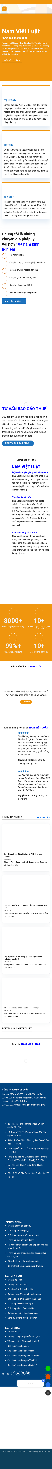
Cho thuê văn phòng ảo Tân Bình (22, 1360)
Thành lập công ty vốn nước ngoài (23, 1235)
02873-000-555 (9, 1097)
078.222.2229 (8, 1104)
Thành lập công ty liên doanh (20, 1240)
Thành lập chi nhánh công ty (20, 1303)
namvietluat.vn (9, 1101)
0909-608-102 (33, 1094)
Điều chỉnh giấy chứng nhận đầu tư (23, 1261)
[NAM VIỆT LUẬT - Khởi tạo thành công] (26, 8)
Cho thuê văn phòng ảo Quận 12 (22, 1365)
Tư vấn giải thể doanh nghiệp (20, 1289)
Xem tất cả (42, 817)
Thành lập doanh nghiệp (18, 1230)
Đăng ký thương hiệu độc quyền (22, 1318)
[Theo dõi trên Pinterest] (18, 1373)
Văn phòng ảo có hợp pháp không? (23, 1341)
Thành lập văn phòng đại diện (20, 1308)
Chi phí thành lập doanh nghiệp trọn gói (25, 1266)
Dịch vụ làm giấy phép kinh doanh (22, 1313)
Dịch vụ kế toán (14, 1280)
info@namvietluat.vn (32, 1097)
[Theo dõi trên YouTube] (27, 1373)
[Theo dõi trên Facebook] (13, 1373)
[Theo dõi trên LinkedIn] (23, 1373)
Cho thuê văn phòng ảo (18, 1346)
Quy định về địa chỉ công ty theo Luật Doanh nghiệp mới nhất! (23, 958)
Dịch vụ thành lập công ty (19, 1226)
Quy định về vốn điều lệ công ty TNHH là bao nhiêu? (23, 855)
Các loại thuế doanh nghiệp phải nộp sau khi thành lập (25, 906)
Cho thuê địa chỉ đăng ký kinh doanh (24, 1299)
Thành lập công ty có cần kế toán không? (21, 1008)
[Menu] (4, 8)
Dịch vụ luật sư (14, 1331)
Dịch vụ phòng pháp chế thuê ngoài (23, 1336)
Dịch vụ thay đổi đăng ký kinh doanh (24, 1294)
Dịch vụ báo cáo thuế (17, 1284)
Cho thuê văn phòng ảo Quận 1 (21, 1350)
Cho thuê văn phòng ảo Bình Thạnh (23, 1355)
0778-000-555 (16, 1094)
